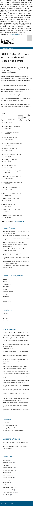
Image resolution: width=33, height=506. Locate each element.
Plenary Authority (7, 301)
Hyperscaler (6, 296)
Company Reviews (7, 462)
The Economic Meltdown (9, 492)
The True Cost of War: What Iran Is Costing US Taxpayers (16, 373)
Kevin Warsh (6, 313)
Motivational (6, 482)
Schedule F (5, 289)
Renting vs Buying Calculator (10, 428)
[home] (8, 41)
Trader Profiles (6, 494)
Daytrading (5, 465)
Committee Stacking (8, 291)
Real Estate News (7, 485)
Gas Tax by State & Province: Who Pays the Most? (15, 366)
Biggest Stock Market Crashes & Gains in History (14, 393)
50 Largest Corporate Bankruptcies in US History (14, 368)
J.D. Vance (5, 316)
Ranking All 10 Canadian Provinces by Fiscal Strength (15, 359)
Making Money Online (8, 480)
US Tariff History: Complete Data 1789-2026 (13, 337)
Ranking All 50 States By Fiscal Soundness (13, 396)
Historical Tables (14, 34)
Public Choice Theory (8, 284)
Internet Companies (8, 477)
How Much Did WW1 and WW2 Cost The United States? (16, 235)
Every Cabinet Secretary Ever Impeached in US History (16, 335)
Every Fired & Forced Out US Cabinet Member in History (16, 380)
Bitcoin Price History (8, 348)
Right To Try (6, 286)
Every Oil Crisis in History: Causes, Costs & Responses (15, 371)
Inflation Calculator (7, 423)
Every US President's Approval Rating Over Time (14, 382)
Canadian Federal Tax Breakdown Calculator (13, 430)
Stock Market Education (8, 487)
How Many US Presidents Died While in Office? (14, 242)
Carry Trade (6, 299)
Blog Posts (5, 460)
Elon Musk (5, 321)
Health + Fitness (7, 472)
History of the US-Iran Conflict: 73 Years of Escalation (15, 402)
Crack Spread (6, 279)
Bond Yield (5, 294)
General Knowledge (7, 467)
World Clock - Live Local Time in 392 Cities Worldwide (15, 333)
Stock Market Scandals (8, 490)
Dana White (5, 318)
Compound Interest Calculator (10, 425)
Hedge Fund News (7, 475)
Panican (5, 281)
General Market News (8, 470)
